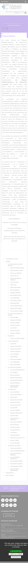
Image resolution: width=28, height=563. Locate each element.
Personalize (16, 557)
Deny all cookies (16, 554)
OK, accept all (16, 551)
